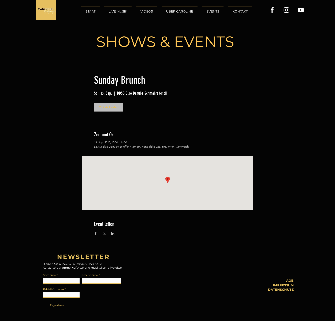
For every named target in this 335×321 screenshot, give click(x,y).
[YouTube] (300, 10)
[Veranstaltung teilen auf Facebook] (95, 233)
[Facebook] (272, 10)
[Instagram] (286, 10)
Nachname (90, 275)
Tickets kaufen (108, 107)
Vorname (49, 275)
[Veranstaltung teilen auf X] (104, 233)
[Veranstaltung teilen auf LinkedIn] (112, 233)
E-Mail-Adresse (53, 289)
